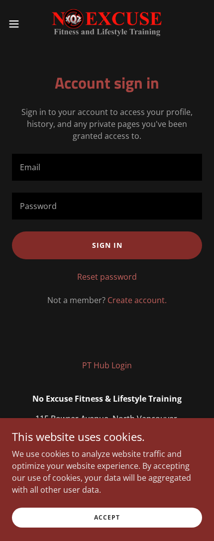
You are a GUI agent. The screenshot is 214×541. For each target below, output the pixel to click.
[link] (107, 24)
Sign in (107, 245)
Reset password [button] (107, 276)
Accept (107, 517)
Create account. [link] (137, 300)
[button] (19, 24)
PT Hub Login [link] (107, 365)
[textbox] (107, 167)
